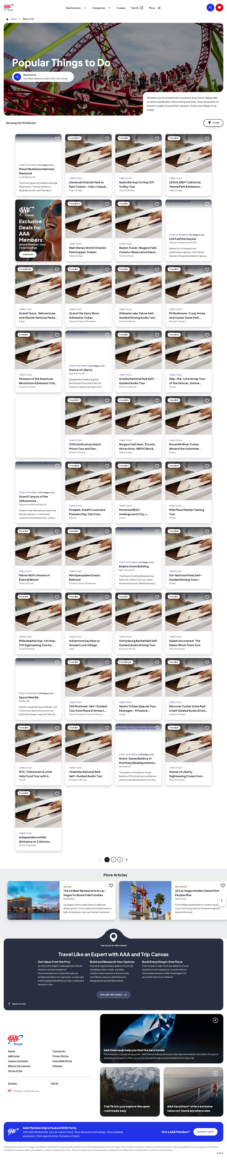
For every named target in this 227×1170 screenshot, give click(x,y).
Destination (29, 74)
